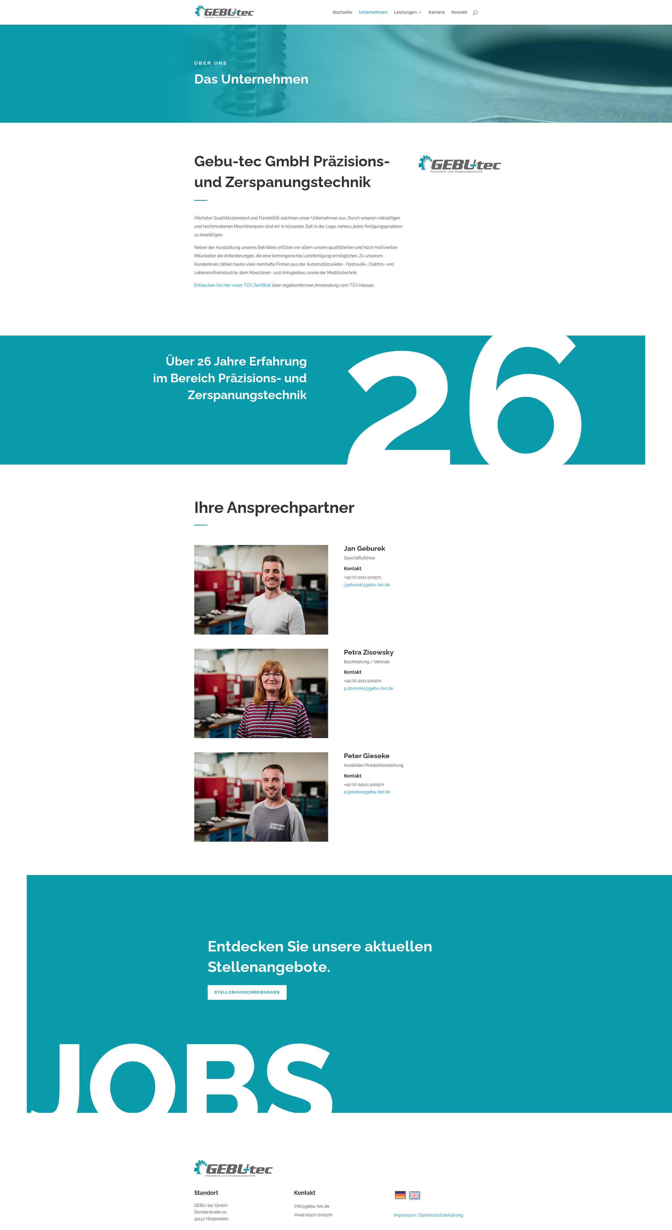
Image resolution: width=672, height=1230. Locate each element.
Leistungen (405, 13)
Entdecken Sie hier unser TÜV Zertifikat (232, 285)
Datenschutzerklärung (441, 1215)
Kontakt (459, 13)
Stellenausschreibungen (247, 992)
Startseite (342, 13)
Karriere (437, 13)
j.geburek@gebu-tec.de (367, 584)
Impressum (405, 1215)
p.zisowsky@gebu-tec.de (368, 688)
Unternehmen (373, 13)
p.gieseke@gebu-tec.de (367, 791)
